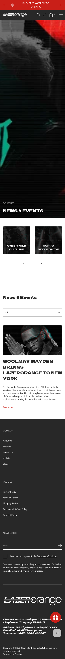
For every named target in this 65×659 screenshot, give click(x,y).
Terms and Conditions (47, 556)
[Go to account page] (45, 15)
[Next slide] (38, 264)
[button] (39, 15)
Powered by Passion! (13, 654)
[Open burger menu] (61, 15)
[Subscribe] (60, 545)
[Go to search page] (39, 15)
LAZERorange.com (48, 648)
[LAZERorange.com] (15, 15)
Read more (8, 407)
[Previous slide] (4, 5)
